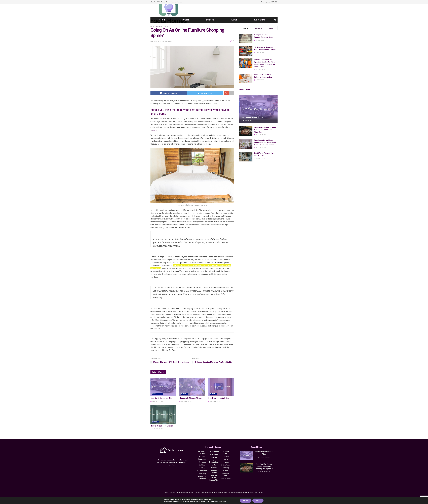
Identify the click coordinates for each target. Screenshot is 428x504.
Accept (245, 500)
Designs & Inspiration (202, 477)
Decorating (202, 473)
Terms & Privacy (171, 2)
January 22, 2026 (157, 401)
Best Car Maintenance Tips (161, 398)
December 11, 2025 (157, 429)
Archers (155, 130)
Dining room (214, 451)
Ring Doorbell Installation (218, 398)
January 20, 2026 (260, 148)
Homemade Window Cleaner (190, 398)
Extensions (214, 454)
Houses (226, 456)
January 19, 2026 (260, 158)
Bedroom (202, 462)
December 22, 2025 (186, 401)
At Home (159, 26)
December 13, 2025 (215, 401)
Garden (233, 20)
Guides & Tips (259, 20)
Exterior (210, 20)
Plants (225, 471)
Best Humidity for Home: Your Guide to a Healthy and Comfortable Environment (265, 142)
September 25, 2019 (168, 41)
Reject (258, 500)
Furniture (214, 465)
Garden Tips (213, 480)
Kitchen (226, 462)
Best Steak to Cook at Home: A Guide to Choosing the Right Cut (265, 129)
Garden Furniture (214, 476)
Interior (166, 26)
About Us (153, 2)
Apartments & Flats (202, 452)
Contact (179, 2)
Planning (225, 468)
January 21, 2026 (260, 135)
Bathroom (202, 459)
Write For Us (161, 2)
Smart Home (225, 478)
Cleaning (202, 468)
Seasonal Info (225, 474)
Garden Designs (214, 471)
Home (152, 26)
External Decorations (214, 461)
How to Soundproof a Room (161, 426)
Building (202, 465)
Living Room (225, 465)
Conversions (202, 471)
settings (223, 502)
